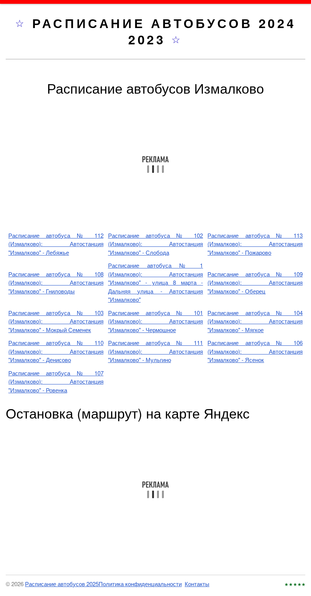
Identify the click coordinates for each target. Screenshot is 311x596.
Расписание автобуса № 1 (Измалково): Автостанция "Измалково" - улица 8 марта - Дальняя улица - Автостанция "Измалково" (155, 282)
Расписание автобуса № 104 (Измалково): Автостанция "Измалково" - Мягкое (255, 321)
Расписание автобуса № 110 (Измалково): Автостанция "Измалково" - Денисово (56, 351)
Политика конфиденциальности (140, 584)
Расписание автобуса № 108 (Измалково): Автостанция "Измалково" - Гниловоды (56, 282)
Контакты (197, 584)
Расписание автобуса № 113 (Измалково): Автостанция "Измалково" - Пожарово (255, 243)
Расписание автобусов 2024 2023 (164, 31)
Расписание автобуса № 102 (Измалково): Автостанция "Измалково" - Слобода (155, 243)
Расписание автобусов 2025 (62, 584)
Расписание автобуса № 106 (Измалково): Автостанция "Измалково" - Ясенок (255, 351)
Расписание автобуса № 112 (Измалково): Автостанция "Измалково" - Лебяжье (56, 243)
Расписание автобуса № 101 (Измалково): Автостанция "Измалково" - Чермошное (155, 321)
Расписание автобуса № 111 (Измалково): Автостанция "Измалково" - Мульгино (155, 351)
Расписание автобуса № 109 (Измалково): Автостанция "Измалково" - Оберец (255, 282)
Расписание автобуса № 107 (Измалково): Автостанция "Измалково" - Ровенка (56, 381)
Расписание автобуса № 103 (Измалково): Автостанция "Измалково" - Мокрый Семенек (56, 321)
